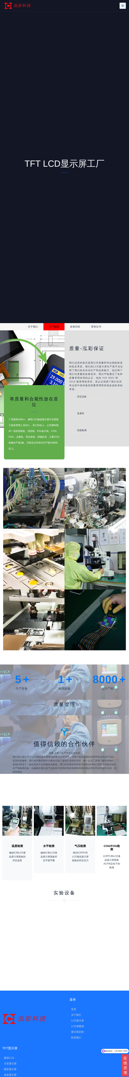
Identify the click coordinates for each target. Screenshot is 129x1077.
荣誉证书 (96, 326)
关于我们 (33, 326)
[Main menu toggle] (123, 6)
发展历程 (75, 326)
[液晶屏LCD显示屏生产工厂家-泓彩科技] (17, 5)
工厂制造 (54, 326)
